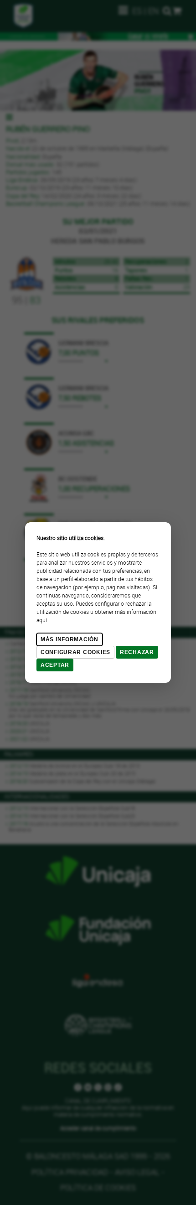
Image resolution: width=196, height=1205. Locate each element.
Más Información (69, 639)
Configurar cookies (75, 652)
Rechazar (137, 652)
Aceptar (55, 665)
